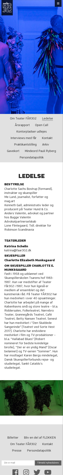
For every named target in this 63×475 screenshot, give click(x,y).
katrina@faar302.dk (17, 250)
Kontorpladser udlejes (31, 131)
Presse (16, 450)
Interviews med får (23, 138)
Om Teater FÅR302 (23, 118)
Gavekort (13, 151)
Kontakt (47, 138)
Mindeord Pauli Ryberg (40, 151)
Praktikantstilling (25, 144)
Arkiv (45, 144)
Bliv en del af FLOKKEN (40, 437)
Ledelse (47, 118)
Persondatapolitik (32, 157)
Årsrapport (22, 125)
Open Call (41, 125)
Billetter (12, 437)
